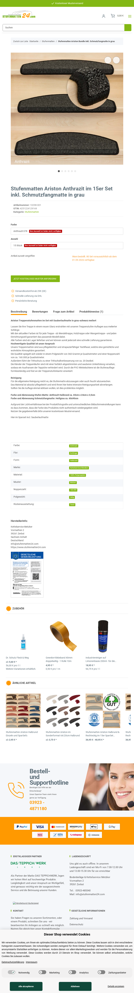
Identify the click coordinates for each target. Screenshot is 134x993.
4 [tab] (69, 171)
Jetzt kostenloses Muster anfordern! (35, 279)
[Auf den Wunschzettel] (116, 60)
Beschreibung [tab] (19, 311)
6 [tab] (75, 171)
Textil (72, 505)
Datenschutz (76, 924)
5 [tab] (72, 171)
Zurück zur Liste (20, 41)
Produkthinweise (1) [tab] (91, 311)
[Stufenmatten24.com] (19, 14)
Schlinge (73, 453)
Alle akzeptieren (26, 986)
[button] (103, 16)
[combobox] (67, 231)
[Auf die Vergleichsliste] (107, 60)
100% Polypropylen (77, 475)
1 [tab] (59, 171)
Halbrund (73, 460)
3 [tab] (65, 171)
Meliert (73, 482)
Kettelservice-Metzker (79, 468)
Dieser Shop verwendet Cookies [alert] (67, 934)
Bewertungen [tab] (40, 311)
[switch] (11, 972)
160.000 (73, 490)
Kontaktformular (50, 928)
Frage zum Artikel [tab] (63, 311)
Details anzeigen (116, 986)
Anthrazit (73, 446)
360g (72, 497)
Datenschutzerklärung (13, 962)
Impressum (31, 962)
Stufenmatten (32, 212)
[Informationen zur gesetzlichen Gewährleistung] (27, 574)
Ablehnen (75, 986)
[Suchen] (127, 27)
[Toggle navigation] (128, 16)
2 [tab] (62, 171)
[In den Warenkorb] (13, 51)
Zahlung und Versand (81, 918)
